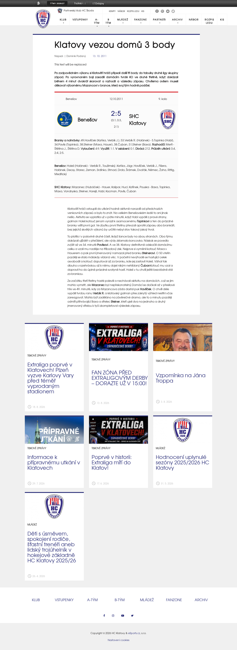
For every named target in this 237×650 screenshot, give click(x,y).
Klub (63, 19)
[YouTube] (168, 11)
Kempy (112, 11)
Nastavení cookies (118, 640)
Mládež (122, 19)
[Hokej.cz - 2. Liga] (80, 6)
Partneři (159, 19)
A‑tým (92, 599)
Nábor (121, 11)
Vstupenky (80, 19)
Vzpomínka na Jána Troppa (180, 377)
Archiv (177, 19)
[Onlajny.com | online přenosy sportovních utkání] (99, 6)
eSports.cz (134, 633)
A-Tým (97, 21)
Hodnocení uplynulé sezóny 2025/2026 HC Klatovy (182, 462)
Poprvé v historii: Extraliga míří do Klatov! (112, 462)
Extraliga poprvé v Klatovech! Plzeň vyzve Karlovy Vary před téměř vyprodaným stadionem (50, 377)
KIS (142, 11)
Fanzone (140, 19)
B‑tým (120, 599)
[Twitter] (173, 11)
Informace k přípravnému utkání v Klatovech (53, 462)
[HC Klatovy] (157, 11)
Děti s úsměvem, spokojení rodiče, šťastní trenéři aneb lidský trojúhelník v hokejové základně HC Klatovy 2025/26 (51, 546)
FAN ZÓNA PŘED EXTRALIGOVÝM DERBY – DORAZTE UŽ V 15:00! (120, 377)
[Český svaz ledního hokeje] (39, 6)
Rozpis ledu (133, 11)
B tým (108, 21)
